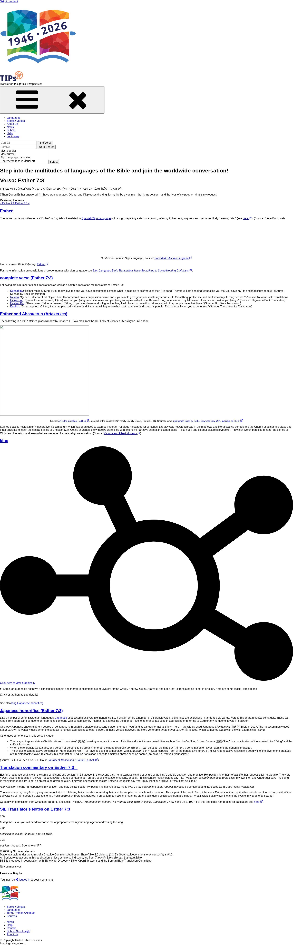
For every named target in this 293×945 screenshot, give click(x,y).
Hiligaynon (16, 300)
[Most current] (24, 154)
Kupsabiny (16, 290)
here (246, 218)
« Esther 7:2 (7, 203)
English (14, 306)
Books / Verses (16, 120)
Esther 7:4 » (22, 203)
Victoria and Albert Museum (121, 433)
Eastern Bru (17, 303)
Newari (14, 297)
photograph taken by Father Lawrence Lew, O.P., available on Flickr (206, 421)
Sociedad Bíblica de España (171, 258)
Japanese (61, 717)
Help (10, 133)
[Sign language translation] (24, 157)
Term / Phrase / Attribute (21, 912)
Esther (41, 264)
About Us (12, 123)
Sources (12, 916)
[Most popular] (24, 151)
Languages (13, 117)
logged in (24, 879)
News (10, 127)
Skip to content (9, 1)
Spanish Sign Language (96, 218)
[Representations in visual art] (24, 161)
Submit (11, 130)
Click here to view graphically (17, 682)
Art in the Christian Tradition (72, 421)
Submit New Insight (18, 931)
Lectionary (13, 136)
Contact (11, 928)
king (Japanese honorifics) (27, 703)
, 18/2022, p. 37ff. (71, 760)
